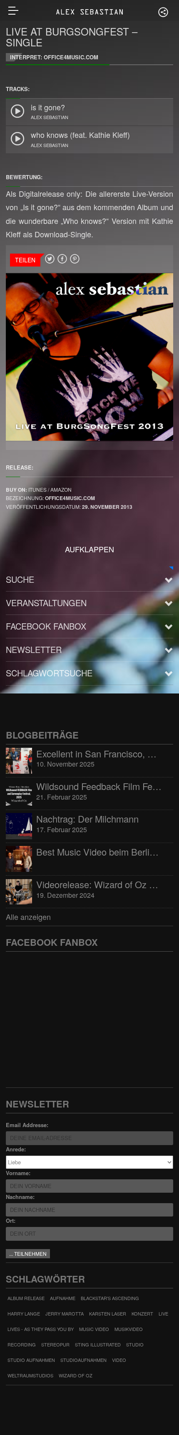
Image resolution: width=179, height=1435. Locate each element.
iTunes (38, 489)
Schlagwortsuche (49, 673)
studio (135, 1344)
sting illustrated (98, 1344)
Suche (20, 579)
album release (26, 1298)
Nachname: (20, 1197)
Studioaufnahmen (83, 1359)
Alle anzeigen (28, 916)
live (163, 1313)
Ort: (10, 1220)
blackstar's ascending (110, 1298)
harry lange (23, 1313)
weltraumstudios (30, 1375)
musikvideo (128, 1329)
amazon (61, 489)
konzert (142, 1313)
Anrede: (16, 1149)
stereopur (55, 1344)
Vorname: (18, 1173)
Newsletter (34, 649)
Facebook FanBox (46, 626)
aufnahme (62, 1298)
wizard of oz (75, 1375)
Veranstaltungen (46, 603)
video (119, 1359)
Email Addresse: (27, 1125)
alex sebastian (49, 117)
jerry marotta (64, 1313)
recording (21, 1344)
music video (94, 1329)
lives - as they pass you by (40, 1329)
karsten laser (107, 1313)
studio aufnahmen (31, 1359)
